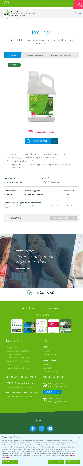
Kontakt (49, 392)
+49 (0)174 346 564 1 (59, 386)
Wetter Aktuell (50, 354)
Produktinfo (12, 55)
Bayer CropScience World (18, 351)
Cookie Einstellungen (10, 462)
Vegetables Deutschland (17, 368)
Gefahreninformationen (61, 55)
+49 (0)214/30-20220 (59, 401)
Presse (10, 364)
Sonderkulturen (51, 371)
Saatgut (47, 368)
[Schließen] (1, 13)
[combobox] (41, 141)
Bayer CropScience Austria (18, 357)
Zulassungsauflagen (34, 55)
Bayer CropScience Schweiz (19, 361)
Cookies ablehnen (73, 462)
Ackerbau (48, 364)
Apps (46, 351)
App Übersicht (42, 315)
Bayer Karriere (13, 354)
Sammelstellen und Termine (19, 387)
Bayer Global (12, 347)
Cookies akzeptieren (56, 462)
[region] (41, 450)
